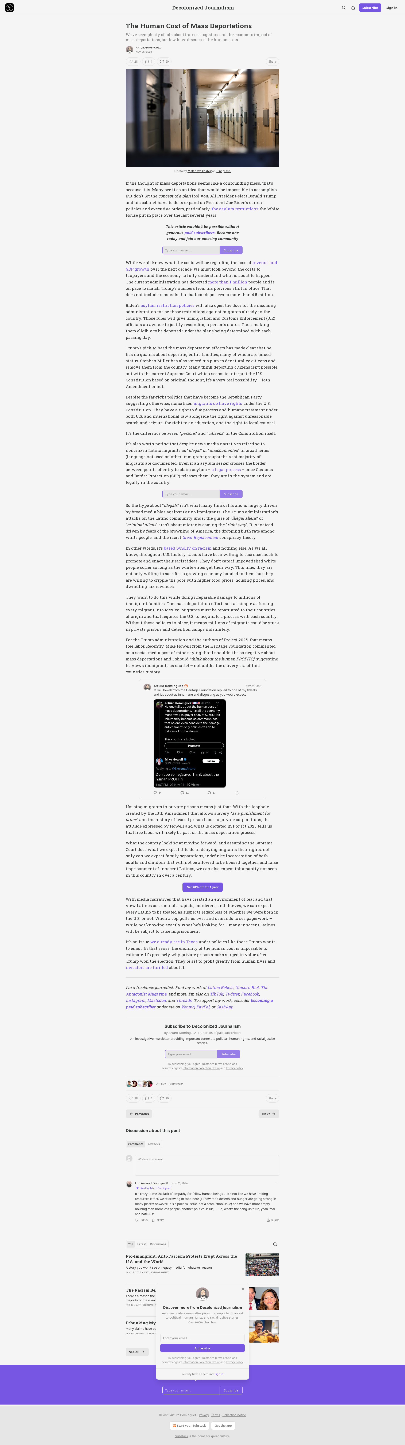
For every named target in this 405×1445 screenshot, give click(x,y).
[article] (202, 1267)
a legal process (226, 469)
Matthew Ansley (200, 171)
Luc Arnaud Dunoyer (150, 1183)
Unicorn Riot (246, 987)
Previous (142, 1114)
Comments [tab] (135, 1144)
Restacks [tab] (153, 1144)
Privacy (204, 1415)
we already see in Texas (174, 941)
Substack (181, 1436)
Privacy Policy (234, 1362)
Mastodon (156, 1000)
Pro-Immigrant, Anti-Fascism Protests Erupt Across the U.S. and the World (181, 1258)
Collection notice (234, 1415)
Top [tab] (130, 1244)
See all (134, 1352)
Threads (183, 1000)
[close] (243, 1289)
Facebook (249, 994)
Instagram (135, 1000)
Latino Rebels (220, 987)
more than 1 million (227, 281)
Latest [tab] (141, 1244)
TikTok (216, 994)
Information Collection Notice (201, 1362)
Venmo (187, 1006)
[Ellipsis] (277, 1182)
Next (266, 1114)
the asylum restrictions (235, 208)
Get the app (223, 1426)
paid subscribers (199, 232)
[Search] (344, 7)
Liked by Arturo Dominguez (155, 1188)
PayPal (202, 1006)
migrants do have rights (218, 403)
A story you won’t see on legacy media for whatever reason (169, 1267)
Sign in (391, 7)
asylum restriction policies (167, 305)
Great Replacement (200, 537)
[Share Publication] (353, 7)
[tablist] (144, 1144)
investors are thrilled (147, 967)
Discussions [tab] (158, 1244)
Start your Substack (191, 1426)
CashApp (224, 1006)
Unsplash (223, 171)
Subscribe (370, 7)
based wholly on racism (188, 548)
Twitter (231, 994)
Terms (215, 1415)
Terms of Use (223, 1358)
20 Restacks (176, 1084)
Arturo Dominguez (148, 47)
